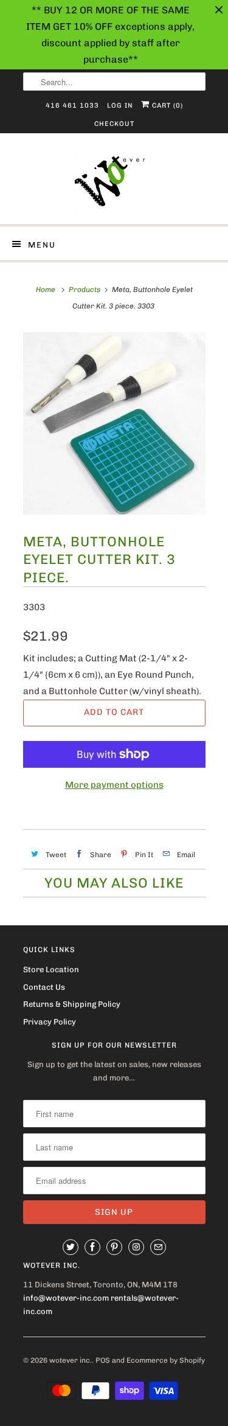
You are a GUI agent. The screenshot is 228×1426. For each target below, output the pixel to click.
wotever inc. (70, 1360)
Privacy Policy (49, 1021)
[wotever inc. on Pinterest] (114, 1247)
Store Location (51, 969)
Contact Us (44, 987)
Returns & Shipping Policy (71, 1004)
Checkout (114, 124)
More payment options (114, 784)
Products (84, 289)
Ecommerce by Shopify (165, 1360)
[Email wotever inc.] (158, 1247)
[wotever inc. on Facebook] (92, 1247)
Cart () (166, 106)
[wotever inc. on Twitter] (70, 1247)
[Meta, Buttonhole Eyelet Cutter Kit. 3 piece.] (114, 423)
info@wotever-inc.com (66, 1298)
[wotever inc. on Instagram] (136, 1247)
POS (102, 1360)
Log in (120, 106)
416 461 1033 (72, 106)
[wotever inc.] (114, 183)
